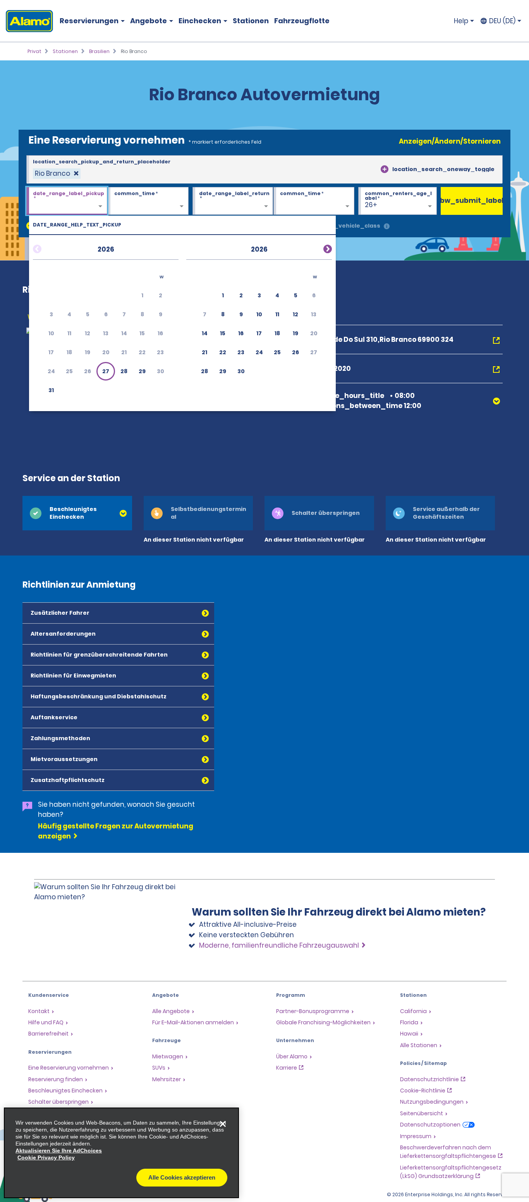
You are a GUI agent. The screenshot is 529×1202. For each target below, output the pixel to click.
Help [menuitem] (461, 21)
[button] (105, 371)
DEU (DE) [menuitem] (502, 21)
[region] (121, 1153)
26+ (371, 204)
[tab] (77, 513)
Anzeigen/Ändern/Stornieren (450, 141)
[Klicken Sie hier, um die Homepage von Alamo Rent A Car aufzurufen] (26, 21)
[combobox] (264, 169)
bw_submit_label (472, 200)
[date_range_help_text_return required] (233, 201)
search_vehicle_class (346, 226)
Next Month (318, 248)
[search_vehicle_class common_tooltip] (386, 226)
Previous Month (46, 248)
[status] (57, 173)
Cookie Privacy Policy (46, 1157)
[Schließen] (222, 1123)
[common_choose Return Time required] (314, 201)
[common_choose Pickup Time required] (148, 201)
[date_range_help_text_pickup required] (67, 201)
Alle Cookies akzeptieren (181, 1177)
